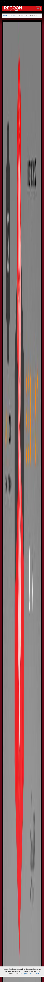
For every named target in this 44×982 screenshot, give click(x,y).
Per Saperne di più (26, 973)
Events (12, 15)
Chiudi (37, 973)
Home (5, 15)
